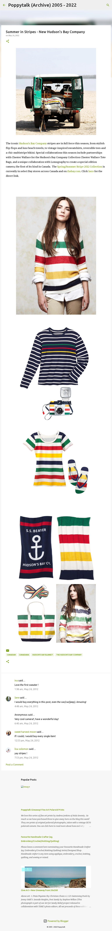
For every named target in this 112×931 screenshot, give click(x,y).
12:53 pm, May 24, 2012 (27, 740)
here (91, 171)
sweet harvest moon (25, 732)
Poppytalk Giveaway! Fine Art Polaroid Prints (42, 810)
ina (16, 680)
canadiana (24, 655)
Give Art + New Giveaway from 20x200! (39, 890)
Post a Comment (14, 764)
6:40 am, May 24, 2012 (26, 723)
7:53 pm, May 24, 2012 (26, 757)
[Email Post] (7, 652)
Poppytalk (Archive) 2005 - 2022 (42, 5)
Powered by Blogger (58, 921)
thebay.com (73, 171)
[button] (7, 41)
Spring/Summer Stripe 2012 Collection (79, 166)
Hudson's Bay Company (33, 143)
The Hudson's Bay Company (69, 655)
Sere (17, 697)
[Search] (80, 5)
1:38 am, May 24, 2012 (26, 689)
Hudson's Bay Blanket (42, 655)
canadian (11, 655)
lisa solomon (21, 749)
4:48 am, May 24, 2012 (26, 706)
